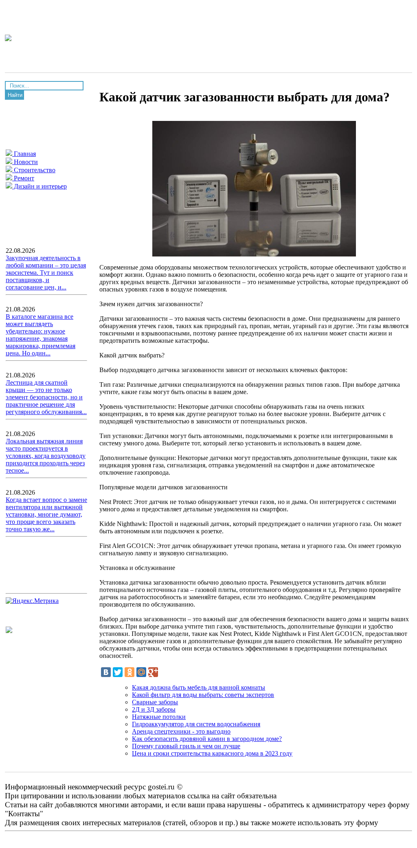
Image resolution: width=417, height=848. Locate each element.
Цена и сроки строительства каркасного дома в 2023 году (212, 753)
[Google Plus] (153, 672)
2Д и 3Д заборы (154, 709)
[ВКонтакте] (106, 672)
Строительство (33, 170)
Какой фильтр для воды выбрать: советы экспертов (203, 694)
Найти (15, 95)
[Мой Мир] (141, 672)
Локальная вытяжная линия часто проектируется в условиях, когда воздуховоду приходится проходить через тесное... (46, 456)
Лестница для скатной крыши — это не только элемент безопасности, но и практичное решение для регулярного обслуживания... (46, 397)
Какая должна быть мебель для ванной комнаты (198, 687)
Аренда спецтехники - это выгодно (181, 731)
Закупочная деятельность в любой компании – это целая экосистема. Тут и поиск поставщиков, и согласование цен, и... (46, 272)
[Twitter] (118, 672)
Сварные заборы (155, 702)
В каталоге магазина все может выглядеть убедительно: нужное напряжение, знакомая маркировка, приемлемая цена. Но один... (40, 335)
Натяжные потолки (159, 716)
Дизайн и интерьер (39, 186)
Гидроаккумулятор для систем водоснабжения (196, 724)
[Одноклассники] (129, 672)
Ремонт (23, 178)
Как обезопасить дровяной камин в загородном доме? (207, 738)
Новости (25, 161)
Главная (24, 153)
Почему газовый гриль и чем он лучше (186, 746)
